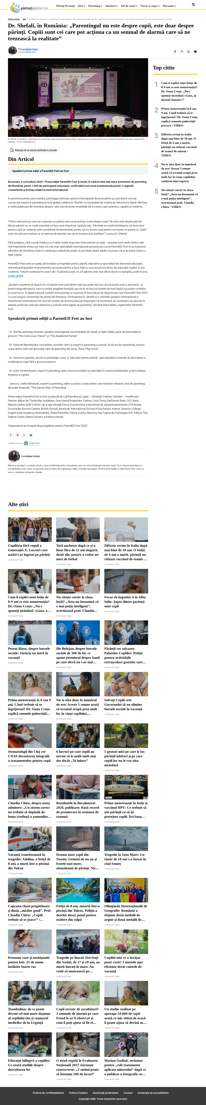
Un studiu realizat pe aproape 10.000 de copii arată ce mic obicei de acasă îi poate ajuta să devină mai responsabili (125, 1016)
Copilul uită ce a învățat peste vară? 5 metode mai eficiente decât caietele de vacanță (123, 964)
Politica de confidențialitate (48, 1092)
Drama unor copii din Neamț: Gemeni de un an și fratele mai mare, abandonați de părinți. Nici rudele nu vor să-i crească (76, 862)
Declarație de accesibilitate (153, 1092)
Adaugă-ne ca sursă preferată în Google (36, 150)
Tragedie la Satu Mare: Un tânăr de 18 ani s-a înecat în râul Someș (125, 859)
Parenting (94, 5)
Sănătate (110, 5)
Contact (128, 1092)
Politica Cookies (78, 1092)
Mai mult (168, 5)
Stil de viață (128, 5)
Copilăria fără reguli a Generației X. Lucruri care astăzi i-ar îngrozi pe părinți (29, 550)
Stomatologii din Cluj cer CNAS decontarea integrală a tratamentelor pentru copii (29, 756)
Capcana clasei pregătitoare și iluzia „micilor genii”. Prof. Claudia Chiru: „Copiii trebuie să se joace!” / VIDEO (29, 913)
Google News (34, 443)
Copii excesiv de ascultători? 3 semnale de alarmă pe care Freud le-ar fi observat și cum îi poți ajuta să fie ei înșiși (77, 1016)
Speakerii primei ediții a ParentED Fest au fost (40, 171)
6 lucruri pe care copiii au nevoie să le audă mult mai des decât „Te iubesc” (76, 756)
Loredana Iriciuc (30, 49)
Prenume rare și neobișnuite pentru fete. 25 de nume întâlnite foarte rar (29, 962)
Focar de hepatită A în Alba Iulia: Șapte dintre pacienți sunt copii (125, 601)
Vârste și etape (148, 5)
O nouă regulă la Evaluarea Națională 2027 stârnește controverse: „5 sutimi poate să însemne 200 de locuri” (77, 1067)
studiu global (15, 275)
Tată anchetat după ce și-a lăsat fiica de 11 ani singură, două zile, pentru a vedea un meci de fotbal (77, 552)
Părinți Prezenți (65, 5)
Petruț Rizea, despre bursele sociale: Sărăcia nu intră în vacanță (29, 653)
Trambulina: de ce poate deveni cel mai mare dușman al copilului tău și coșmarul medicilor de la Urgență (29, 1016)
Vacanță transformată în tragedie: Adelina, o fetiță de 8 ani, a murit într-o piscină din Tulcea (29, 861)
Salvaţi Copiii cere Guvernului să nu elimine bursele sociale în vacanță (123, 704)
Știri (80, 5)
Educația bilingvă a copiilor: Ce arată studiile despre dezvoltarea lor (29, 1065)
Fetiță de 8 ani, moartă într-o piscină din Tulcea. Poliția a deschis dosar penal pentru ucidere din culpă (78, 913)
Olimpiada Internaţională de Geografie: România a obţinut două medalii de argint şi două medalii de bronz (125, 913)
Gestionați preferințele (105, 1092)
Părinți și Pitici (14, 19)
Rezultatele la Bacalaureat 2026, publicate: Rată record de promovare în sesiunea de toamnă (77, 809)
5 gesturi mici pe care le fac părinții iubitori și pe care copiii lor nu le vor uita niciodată (124, 758)
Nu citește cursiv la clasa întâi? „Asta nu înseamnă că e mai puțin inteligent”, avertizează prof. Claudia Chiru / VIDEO (77, 604)
